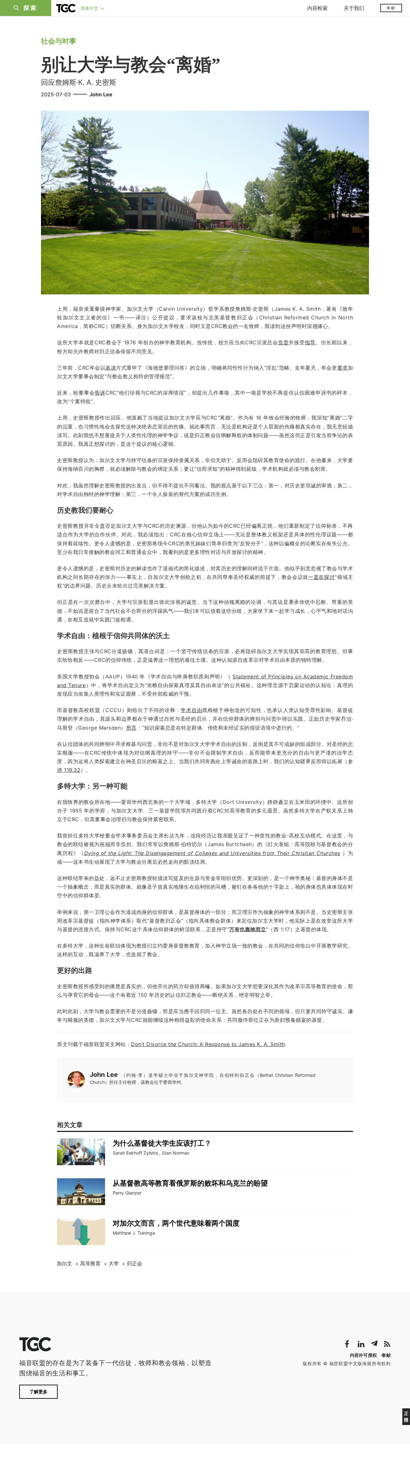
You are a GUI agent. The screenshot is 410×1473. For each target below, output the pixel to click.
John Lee (100, 94)
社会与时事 (58, 41)
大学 (114, 1263)
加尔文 (64, 1263)
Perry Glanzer (127, 1193)
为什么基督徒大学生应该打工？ (162, 1143)
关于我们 (354, 8)
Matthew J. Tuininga (134, 1233)
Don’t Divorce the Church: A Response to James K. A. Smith (208, 1044)
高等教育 (90, 1263)
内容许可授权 (363, 1355)
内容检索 (317, 8)
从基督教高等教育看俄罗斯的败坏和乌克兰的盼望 (190, 1183)
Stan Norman (175, 1153)
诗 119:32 (68, 770)
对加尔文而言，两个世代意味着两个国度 (176, 1223)
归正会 (134, 1263)
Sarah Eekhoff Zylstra (135, 1153)
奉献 (391, 7)
